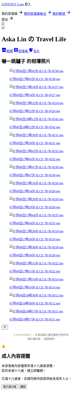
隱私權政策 (33, 338)
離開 (22, 386)
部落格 (23, 51)
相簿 (10, 51)
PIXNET (26, 334)
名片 (36, 51)
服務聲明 (49, 338)
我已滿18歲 (9, 386)
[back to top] (5, 327)
